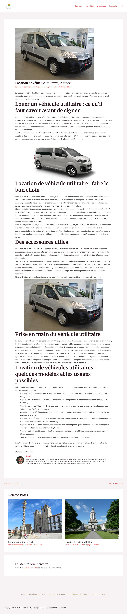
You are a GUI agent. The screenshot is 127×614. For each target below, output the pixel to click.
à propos (47, 594)
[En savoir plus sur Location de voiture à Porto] (35, 519)
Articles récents (28, 452)
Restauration (94, 594)
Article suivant (116, 483)
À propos (18, 452)
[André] (20, 460)
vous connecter (31, 568)
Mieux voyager (42, 87)
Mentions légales (36, 594)
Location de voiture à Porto (21, 542)
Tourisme (78, 6)
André (28, 456)
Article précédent (12, 483)
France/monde (72, 594)
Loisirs (103, 594)
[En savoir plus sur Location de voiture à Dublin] (92, 519)
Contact (24, 594)
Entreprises (101, 6)
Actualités (90, 6)
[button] (122, 6)
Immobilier (113, 6)
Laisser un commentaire (24, 87)
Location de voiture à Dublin (78, 542)
